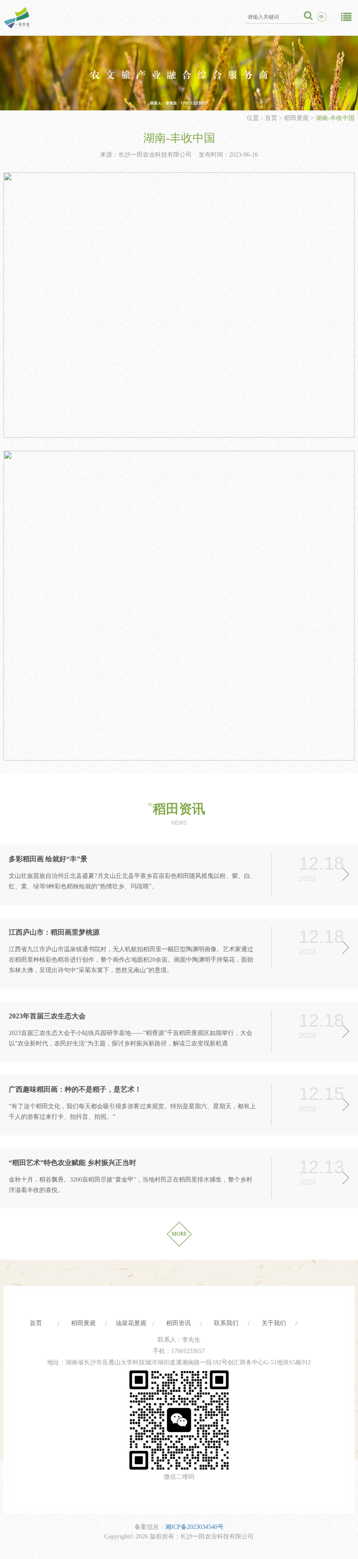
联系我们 (226, 1323)
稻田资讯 (179, 809)
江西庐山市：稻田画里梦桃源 (54, 932)
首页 (272, 118)
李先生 (191, 1339)
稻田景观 (296, 118)
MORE (179, 1234)
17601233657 (188, 1351)
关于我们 (274, 1323)
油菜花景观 (131, 1323)
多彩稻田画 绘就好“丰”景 (48, 859)
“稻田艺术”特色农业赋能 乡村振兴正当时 (72, 1162)
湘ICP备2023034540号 (194, 1527)
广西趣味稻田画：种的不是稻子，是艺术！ (75, 1089)
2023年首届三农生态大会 (47, 1016)
